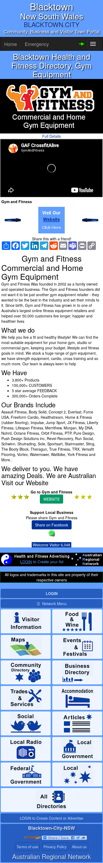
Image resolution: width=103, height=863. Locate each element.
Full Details (51, 136)
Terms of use (27, 847)
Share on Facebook (51, 524)
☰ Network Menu (52, 603)
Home (10, 43)
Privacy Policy (55, 847)
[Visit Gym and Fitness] (51, 220)
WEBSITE (51, 499)
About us (79, 847)
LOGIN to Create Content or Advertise (51, 818)
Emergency (37, 43)
